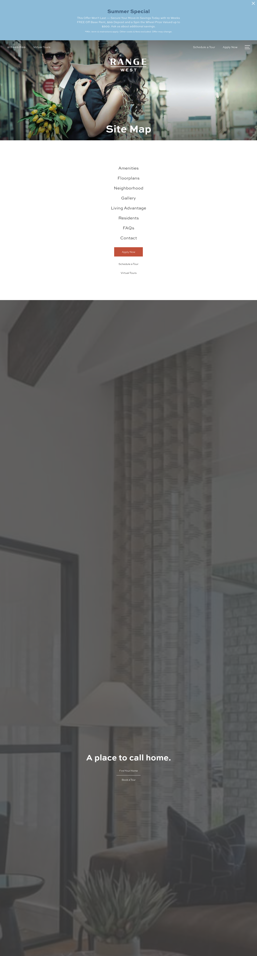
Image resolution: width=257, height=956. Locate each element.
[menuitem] (128, 168)
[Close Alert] (253, 4)
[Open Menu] (247, 47)
